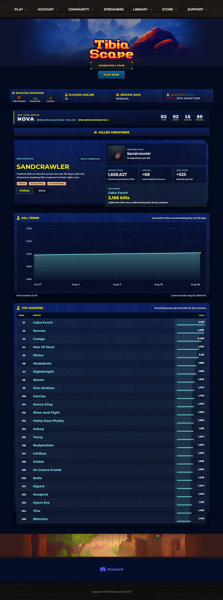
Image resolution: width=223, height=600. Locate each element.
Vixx (36, 511)
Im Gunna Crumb (47, 470)
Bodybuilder (43, 445)
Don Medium (44, 388)
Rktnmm (40, 519)
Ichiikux (40, 453)
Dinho (38, 355)
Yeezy (38, 437)
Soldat (38, 462)
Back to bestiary (90, 159)
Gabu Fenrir (118, 193)
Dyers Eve (41, 503)
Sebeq (38, 429)
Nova (42, 190)
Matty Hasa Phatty (48, 421)
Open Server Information (93, 120)
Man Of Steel (44, 347)
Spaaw (38, 380)
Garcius (39, 396)
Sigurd (38, 486)
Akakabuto (42, 363)
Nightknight (43, 372)
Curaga (39, 339)
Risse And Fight (46, 413)
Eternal (25, 190)
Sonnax (39, 331)
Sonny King (43, 404)
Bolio (37, 478)
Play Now (111, 74)
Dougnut (40, 494)
